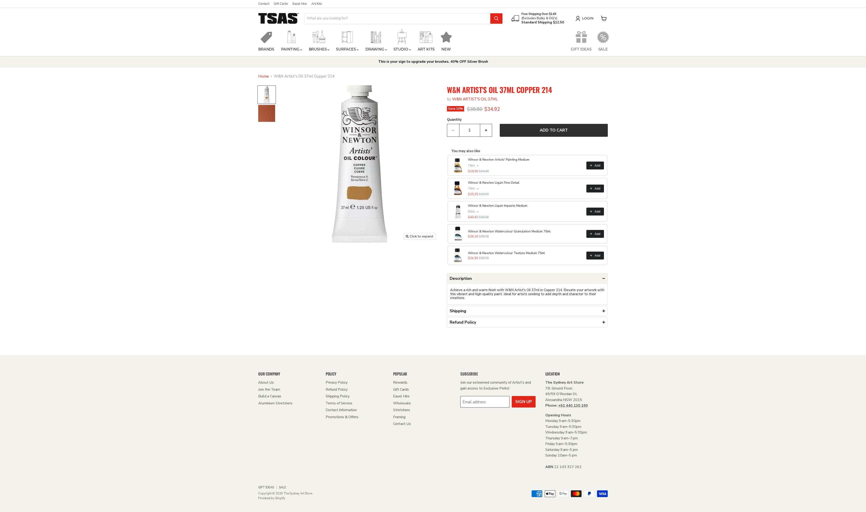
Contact (263, 4)
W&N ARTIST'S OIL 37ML (475, 99)
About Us (266, 382)
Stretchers (401, 410)
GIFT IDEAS (581, 49)
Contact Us (402, 423)
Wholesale (402, 403)
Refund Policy (337, 389)
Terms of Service (339, 403)
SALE (603, 49)
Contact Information (341, 410)
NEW (446, 49)
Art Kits (316, 4)
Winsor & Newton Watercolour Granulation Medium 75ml (509, 231)
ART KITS (426, 49)
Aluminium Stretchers (275, 403)
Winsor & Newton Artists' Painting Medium (498, 160)
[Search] (496, 18)
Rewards (400, 382)
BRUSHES (318, 49)
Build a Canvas (269, 396)
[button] (527, 278)
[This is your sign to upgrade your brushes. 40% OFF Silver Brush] (433, 61)
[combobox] (397, 18)
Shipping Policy (338, 396)
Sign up (523, 401)
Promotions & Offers (342, 417)
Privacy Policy (337, 382)
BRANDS (266, 49)
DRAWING (375, 49)
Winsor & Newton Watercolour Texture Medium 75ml (506, 253)
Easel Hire (300, 4)
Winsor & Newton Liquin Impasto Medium (497, 206)
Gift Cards (281, 4)
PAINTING (290, 49)
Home (263, 76)
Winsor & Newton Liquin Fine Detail (493, 183)
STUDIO (401, 49)
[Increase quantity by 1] (486, 130)
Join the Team (269, 389)
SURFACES (346, 49)
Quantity (454, 120)
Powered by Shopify (271, 498)
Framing (399, 417)
